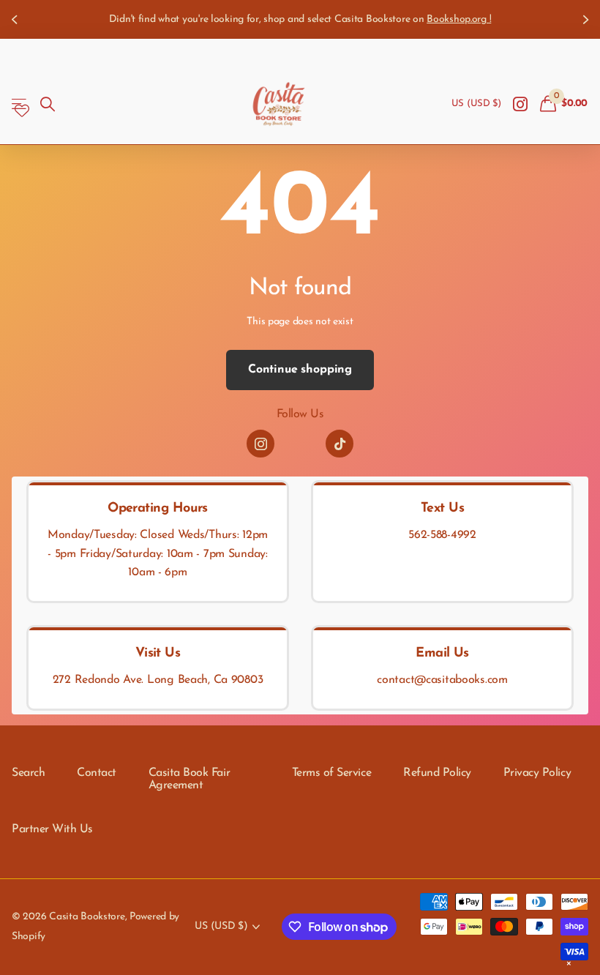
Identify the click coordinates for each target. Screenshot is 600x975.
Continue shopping (300, 370)
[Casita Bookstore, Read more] (520, 104)
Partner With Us (52, 829)
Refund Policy (437, 773)
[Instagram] (260, 443)
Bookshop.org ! (459, 19)
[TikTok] (339, 443)
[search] (47, 104)
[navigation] (16, 19)
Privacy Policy (537, 773)
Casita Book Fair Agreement (189, 779)
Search (28, 773)
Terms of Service (331, 773)
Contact (96, 773)
